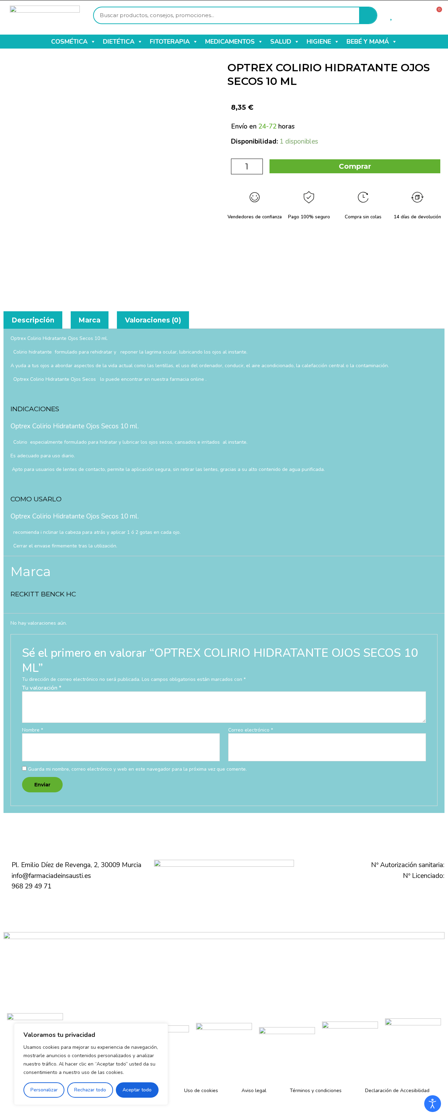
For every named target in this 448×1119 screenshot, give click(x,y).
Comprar (355, 166)
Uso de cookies (201, 1090)
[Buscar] (368, 15)
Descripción (33, 320)
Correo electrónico (250, 730)
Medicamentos (230, 41)
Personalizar (44, 1090)
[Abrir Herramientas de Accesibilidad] (432, 1103)
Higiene (319, 41)
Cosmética (69, 41)
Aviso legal (253, 1090)
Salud (280, 41)
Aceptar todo (137, 1090)
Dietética (118, 41)
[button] (93, 42)
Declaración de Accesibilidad (397, 1090)
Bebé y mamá (367, 41)
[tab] (33, 319)
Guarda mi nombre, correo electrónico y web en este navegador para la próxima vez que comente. (137, 769)
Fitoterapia (170, 41)
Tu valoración (42, 688)
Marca (89, 320)
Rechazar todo (90, 1090)
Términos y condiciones (316, 1090)
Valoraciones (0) (153, 320)
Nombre (32, 730)
